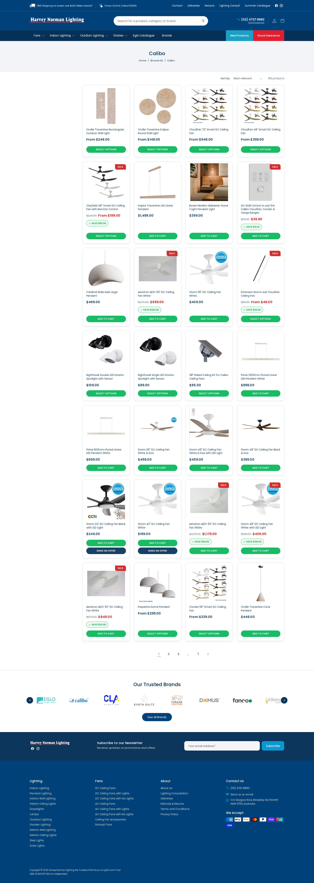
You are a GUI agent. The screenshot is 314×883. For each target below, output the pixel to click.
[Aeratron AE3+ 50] (157, 287)
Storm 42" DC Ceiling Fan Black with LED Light (105, 525)
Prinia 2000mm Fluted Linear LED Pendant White (259, 376)
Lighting (36, 781)
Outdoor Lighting (41, 819)
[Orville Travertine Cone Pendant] (260, 602)
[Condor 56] (209, 602)
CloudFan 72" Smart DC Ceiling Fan (208, 131)
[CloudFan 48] (260, 121)
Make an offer (106, 550)
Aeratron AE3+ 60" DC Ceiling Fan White (207, 525)
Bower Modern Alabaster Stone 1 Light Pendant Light (208, 207)
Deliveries (194, 5)
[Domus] (201, 700)
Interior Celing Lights (43, 804)
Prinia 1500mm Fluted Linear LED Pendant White (103, 451)
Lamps (34, 814)
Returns (209, 5)
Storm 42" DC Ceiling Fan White (154, 525)
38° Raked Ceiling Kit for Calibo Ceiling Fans (208, 376)
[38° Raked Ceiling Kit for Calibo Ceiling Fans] (209, 366)
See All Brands (157, 717)
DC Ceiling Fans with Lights (112, 793)
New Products (239, 35)
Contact (177, 5)
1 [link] (158, 654)
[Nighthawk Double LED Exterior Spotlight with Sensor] (106, 366)
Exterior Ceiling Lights (43, 835)
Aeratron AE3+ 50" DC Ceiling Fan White (156, 294)
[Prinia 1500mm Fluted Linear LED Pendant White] (106, 440)
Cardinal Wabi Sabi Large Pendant (102, 294)
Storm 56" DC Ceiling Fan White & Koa (154, 451)
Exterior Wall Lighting (43, 830)
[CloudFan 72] (209, 121)
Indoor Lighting (39, 788)
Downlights (37, 809)
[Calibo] (70, 700)
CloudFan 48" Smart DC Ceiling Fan (260, 131)
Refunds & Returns (172, 804)
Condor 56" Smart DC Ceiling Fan (207, 608)
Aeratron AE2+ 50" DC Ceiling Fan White (104, 608)
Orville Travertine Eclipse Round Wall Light (153, 131)
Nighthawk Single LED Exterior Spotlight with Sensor (156, 376)
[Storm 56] (209, 287)
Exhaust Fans (103, 824)
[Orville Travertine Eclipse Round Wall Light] (157, 121)
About (165, 781)
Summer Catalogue (257, 5)
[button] (282, 21)
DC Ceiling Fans (105, 788)
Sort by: (225, 78)
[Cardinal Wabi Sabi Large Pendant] (106, 287)
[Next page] (208, 654)
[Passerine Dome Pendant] (157, 602)
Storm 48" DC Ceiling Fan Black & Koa (260, 451)
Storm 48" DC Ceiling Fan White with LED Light (257, 525)
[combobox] (161, 21)
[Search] (203, 20)
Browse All (157, 60)
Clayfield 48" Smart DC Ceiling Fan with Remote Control (105, 207)
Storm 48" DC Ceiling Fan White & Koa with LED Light (206, 451)
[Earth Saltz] (136, 700)
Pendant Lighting (40, 793)
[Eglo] (38, 700)
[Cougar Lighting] (168, 700)
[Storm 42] (106, 519)
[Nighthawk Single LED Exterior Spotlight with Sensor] (157, 366)
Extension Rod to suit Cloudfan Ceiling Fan (260, 294)
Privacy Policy (169, 814)
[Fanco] (234, 700)
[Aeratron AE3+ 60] (209, 519)
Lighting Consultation (174, 793)
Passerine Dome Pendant (154, 607)
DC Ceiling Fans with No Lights (114, 798)
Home (142, 60)
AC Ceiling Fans (105, 804)
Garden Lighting (40, 824)
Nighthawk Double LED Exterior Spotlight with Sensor (105, 376)
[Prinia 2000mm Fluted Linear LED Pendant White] (260, 366)
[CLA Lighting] (103, 700)
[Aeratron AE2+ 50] (106, 602)
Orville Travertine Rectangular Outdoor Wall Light (105, 131)
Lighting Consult (230, 5)
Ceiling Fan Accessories (110, 819)
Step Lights (37, 840)
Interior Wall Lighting (42, 798)
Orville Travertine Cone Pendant (255, 608)
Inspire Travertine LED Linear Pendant (155, 207)
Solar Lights (37, 845)
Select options (106, 149)
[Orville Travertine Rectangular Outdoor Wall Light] (106, 121)
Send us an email (242, 794)
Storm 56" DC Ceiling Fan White (205, 294)
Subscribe (273, 746)
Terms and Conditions (175, 809)
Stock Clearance (268, 35)
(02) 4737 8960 (252, 19)
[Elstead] (266, 700)
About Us (166, 788)
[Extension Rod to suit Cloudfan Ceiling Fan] (260, 287)
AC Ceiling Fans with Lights (112, 809)
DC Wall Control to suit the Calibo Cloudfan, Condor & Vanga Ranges (258, 209)
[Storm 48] (209, 440)
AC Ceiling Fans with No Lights (114, 814)
